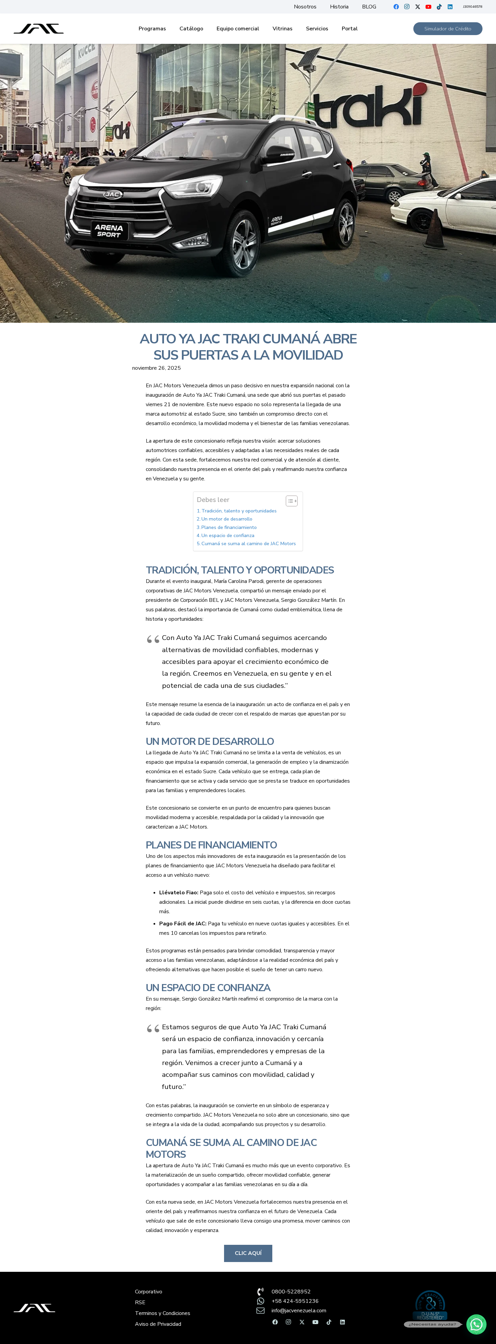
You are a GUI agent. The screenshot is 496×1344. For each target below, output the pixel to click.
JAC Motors (218, 1202)
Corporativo (148, 1291)
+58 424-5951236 (295, 1301)
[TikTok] (439, 6)
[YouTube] (428, 6)
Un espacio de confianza (227, 535)
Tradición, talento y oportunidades (239, 510)
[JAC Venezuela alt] (66, 1308)
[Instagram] (407, 6)
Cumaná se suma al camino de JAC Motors (248, 543)
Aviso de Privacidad (158, 1324)
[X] (417, 6)
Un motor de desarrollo (226, 518)
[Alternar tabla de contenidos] (288, 501)
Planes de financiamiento (229, 527)
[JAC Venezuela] (38, 29)
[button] (476, 1324)
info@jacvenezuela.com (299, 1310)
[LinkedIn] (450, 6)
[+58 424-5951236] (264, 1301)
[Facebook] (396, 6)
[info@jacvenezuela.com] (264, 1311)
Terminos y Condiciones (162, 1313)
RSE (140, 1302)
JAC (206, 1165)
